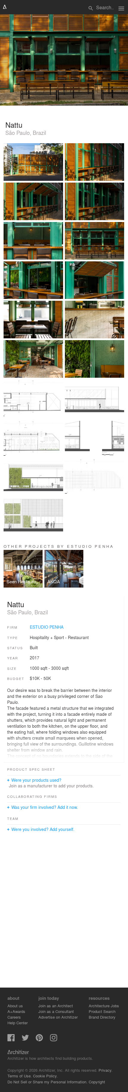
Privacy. (106, 1070)
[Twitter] (25, 1039)
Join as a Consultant (56, 1011)
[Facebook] (11, 1039)
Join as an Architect (55, 1005)
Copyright (97, 1082)
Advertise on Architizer (58, 1017)
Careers (14, 1017)
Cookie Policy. (45, 1076)
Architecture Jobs (104, 1005)
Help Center (17, 1022)
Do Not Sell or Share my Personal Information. (47, 1082)
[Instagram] (53, 1039)
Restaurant (78, 637)
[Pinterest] (39, 1039)
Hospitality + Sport (47, 637)
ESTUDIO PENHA (46, 627)
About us (15, 1005)
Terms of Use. (19, 1076)
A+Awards (16, 1011)
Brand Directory (102, 1017)
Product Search (102, 1011)
